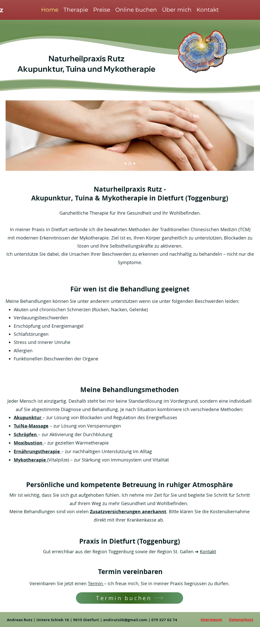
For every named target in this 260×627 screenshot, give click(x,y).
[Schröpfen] (134, 163)
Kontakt (208, 551)
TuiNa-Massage (31, 426)
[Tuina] (129, 163)
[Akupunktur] (125, 163)
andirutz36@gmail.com (125, 619)
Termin (96, 583)
